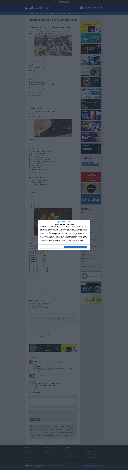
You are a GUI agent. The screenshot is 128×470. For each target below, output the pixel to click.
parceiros (52, 226)
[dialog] (64, 235)
